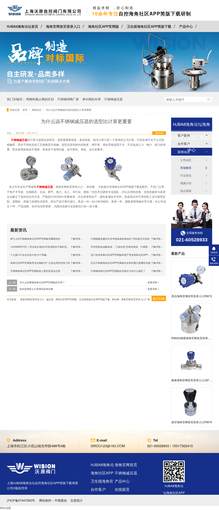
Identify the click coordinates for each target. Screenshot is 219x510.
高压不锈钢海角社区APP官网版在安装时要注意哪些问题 (120, 263)
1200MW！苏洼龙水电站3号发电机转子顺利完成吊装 (42, 246)
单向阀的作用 (91, 99)
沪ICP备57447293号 (21, 500)
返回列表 (159, 132)
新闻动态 (37, 109)
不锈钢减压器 (113, 99)
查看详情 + (153, 282)
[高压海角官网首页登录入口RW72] (191, 276)
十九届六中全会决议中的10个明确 (28, 254)
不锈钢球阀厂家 (68, 99)
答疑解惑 (185, 168)
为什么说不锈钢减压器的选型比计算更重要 (68, 109)
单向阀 (115, 299)
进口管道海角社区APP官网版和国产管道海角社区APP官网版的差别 (126, 254)
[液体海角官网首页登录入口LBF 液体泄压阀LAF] (191, 360)
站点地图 (98, 497)
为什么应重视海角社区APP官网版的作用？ (42, 282)
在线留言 (122, 489)
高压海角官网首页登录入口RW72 (191, 296)
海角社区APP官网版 (103, 26)
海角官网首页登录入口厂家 (135, 299)
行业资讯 (185, 175)
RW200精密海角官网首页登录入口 (192, 338)
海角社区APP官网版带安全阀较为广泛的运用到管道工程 (40, 263)
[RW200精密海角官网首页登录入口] (191, 318)
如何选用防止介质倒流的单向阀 (36, 289)
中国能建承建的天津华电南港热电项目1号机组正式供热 (120, 238)
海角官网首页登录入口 (63, 26)
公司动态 (185, 160)
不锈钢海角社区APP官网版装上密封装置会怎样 (35, 271)
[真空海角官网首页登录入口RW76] (191, 402)
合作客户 (98, 489)
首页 (25, 109)
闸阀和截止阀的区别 (40, 99)
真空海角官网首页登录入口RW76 (191, 422)
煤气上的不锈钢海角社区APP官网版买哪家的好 (35, 238)
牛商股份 (61, 500)
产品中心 (186, 26)
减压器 (49, 299)
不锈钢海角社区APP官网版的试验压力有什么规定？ (118, 271)
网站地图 (5, 508)
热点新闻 (185, 191)
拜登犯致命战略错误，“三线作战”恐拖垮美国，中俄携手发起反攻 (125, 246)
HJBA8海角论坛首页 (22, 26)
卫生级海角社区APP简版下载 (149, 26)
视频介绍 (185, 183)
